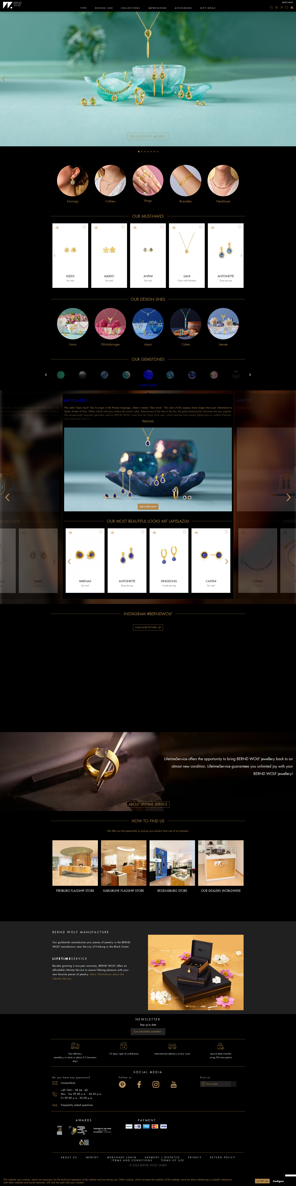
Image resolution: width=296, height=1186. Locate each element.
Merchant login (122, 1157)
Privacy (195, 1157)
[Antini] (148, 250)
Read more (148, 421)
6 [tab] (154, 151)
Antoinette (226, 276)
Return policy (222, 1157)
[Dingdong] (169, 555)
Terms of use (173, 1160)
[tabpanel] (148, 79)
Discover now (148, 507)
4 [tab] (148, 151)
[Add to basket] (95, 227)
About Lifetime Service (148, 804)
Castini (211, 581)
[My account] (281, 7)
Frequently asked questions (77, 1105)
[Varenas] (85, 555)
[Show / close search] (271, 7)
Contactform (68, 1083)
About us (69, 1157)
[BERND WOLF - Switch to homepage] (12, 5)
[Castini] (210, 555)
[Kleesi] (70, 250)
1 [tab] (139, 151)
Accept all (262, 1181)
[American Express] (146, 1126)
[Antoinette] (226, 250)
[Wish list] (286, 7)
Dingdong (169, 581)
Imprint (92, 1157)
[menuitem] (271, 7)
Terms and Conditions (132, 1160)
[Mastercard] (155, 1126)
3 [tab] (145, 151)
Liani (187, 276)
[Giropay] (138, 1126)
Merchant (287, 2)
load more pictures (146, 627)
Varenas (85, 581)
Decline (248, 1181)
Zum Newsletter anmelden (148, 1031)
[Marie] (38, 555)
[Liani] (187, 250)
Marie (38, 581)
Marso (109, 276)
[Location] (276, 7)
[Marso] (109, 250)
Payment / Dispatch (162, 1157)
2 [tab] (142, 151)
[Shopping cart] (291, 7)
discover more (148, 136)
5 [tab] (151, 151)
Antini (148, 276)
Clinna (258, 581)
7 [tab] (157, 151)
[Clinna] (257, 555)
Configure (278, 1181)
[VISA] (163, 1126)
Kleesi (70, 276)
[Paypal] (129, 1126)
